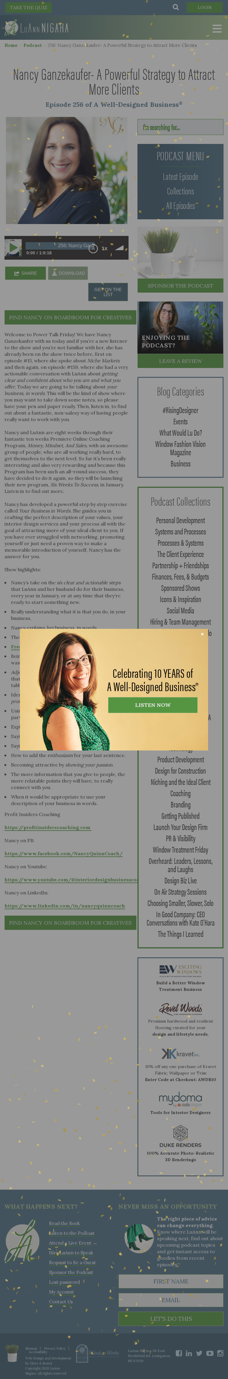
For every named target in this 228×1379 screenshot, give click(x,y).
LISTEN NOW (153, 705)
